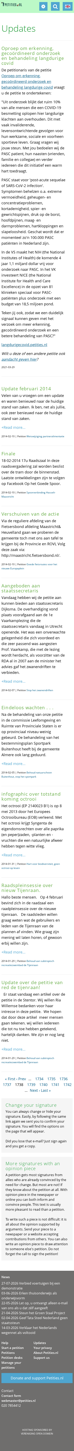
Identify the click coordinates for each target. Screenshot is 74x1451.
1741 (55, 1084)
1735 (51, 1078)
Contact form (11, 1396)
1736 (63, 1078)
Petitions (8, 1353)
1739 (31, 1084)
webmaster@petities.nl (18, 1401)
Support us (42, 1358)
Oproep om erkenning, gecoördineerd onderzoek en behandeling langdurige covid (27, 81)
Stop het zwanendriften (40, 690)
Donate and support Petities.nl (37, 1377)
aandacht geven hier (19, 359)
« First (10, 1078)
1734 (39, 1078)
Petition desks (11, 1358)
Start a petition (12, 1348)
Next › (35, 1090)
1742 (67, 1084)
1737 (7, 1084)
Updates (40, 1343)
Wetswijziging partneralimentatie (45, 436)
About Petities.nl (46, 1353)
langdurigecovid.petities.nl (24, 344)
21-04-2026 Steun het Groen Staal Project (33, 1313)
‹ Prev (21, 1078)
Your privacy (43, 1348)
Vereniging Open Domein (37, 1433)
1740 (43, 1084)
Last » (46, 1090)
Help (4, 1343)
